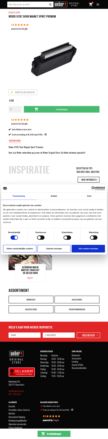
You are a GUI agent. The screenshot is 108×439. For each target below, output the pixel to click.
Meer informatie (88, 179)
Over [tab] (89, 196)
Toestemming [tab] (18, 196)
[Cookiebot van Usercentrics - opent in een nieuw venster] (93, 188)
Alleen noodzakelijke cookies (19, 248)
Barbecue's (31, 299)
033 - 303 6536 (15, 394)
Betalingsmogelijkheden (18, 420)
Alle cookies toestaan (88, 248)
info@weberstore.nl (16, 391)
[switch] (41, 237)
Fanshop (75, 361)
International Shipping (17, 417)
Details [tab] (54, 196)
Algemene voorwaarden (17, 424)
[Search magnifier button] (50, 4)
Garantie (12, 406)
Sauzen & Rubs (31, 309)
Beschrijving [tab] (15, 140)
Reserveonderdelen (77, 309)
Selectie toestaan (54, 248)
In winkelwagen (62, 109)
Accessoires (77, 299)
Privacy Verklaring (15, 427)
